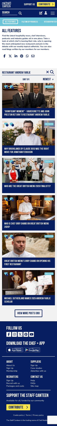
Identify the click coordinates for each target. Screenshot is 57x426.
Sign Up (9, 368)
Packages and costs (15, 386)
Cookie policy (18, 415)
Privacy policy (38, 415)
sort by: (26, 79)
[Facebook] (8, 334)
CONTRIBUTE (44, 4)
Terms (28, 415)
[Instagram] (14, 334)
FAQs (33, 383)
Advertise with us (38, 371)
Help (33, 380)
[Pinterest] (25, 334)
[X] (20, 334)
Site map (34, 386)
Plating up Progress (30, 22)
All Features (10, 22)
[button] (28, 313)
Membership (11, 371)
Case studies (36, 368)
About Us (10, 365)
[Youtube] (31, 334)
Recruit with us (13, 383)
